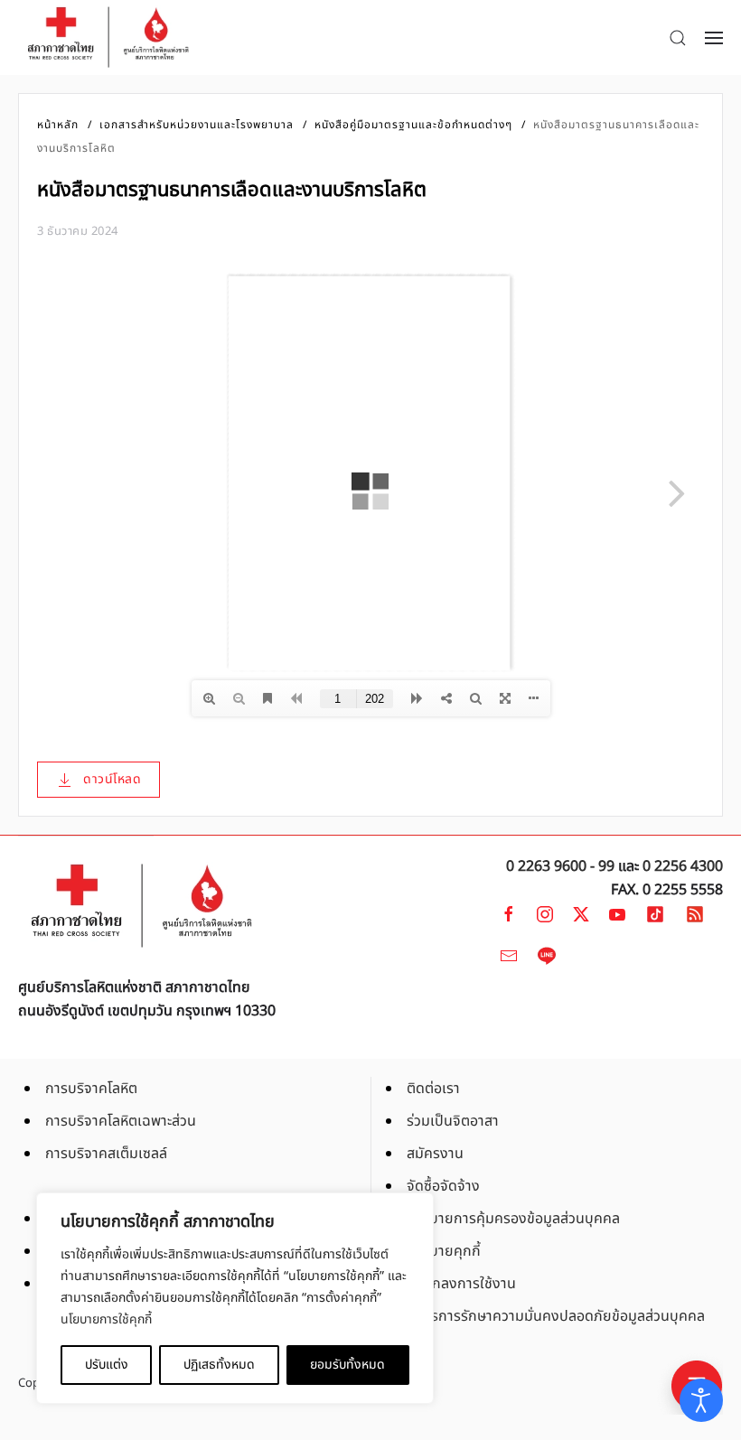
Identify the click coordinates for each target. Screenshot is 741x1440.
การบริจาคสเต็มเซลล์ (106, 1153)
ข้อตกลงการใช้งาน (461, 1284)
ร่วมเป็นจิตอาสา (453, 1121)
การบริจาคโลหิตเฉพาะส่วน (120, 1121)
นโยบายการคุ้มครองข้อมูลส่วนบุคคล (513, 1219)
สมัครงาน (435, 1153)
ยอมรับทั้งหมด (347, 1364)
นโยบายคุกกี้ (444, 1251)
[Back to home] (108, 37)
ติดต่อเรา (433, 1088)
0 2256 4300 (683, 866)
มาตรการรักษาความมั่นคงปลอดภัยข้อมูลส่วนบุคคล (556, 1316)
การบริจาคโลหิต (91, 1088)
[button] (678, 38)
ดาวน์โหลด (112, 779)
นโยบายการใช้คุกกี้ (106, 1319)
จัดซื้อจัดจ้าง (443, 1186)
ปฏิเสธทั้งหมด (219, 1364)
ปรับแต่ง (106, 1364)
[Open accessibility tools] (701, 1400)
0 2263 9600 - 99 (560, 866)
